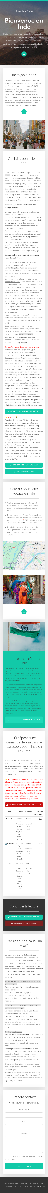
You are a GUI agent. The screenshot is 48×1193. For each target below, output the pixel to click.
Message (24, 1133)
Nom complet (24, 1109)
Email (24, 1121)
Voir (40, 819)
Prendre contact (24, 1166)
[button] (24, 54)
